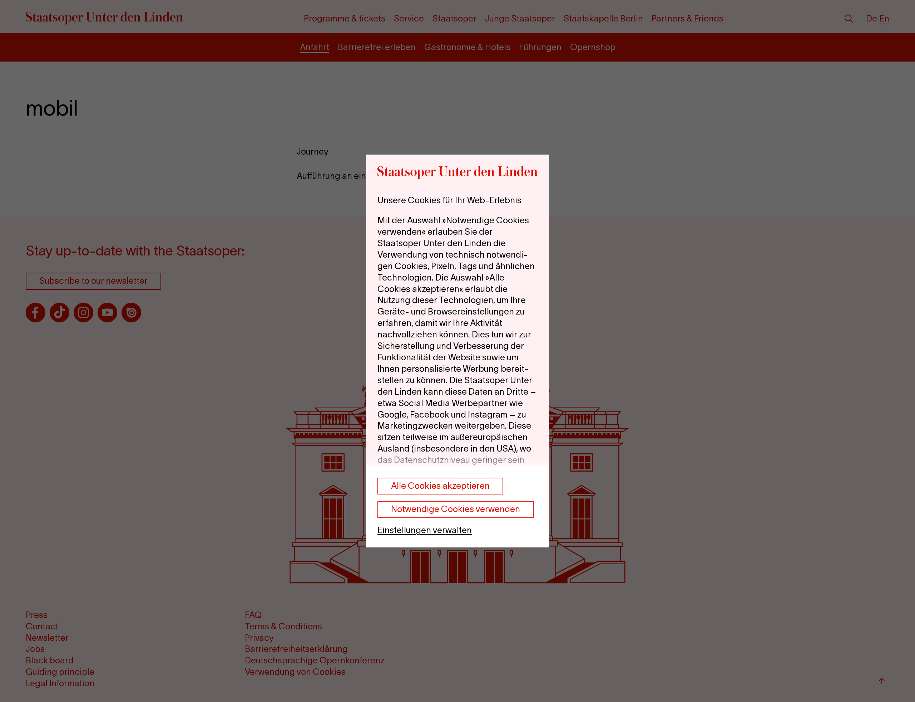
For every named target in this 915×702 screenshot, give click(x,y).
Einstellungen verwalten (424, 530)
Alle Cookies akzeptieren (440, 486)
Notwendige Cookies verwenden (455, 509)
